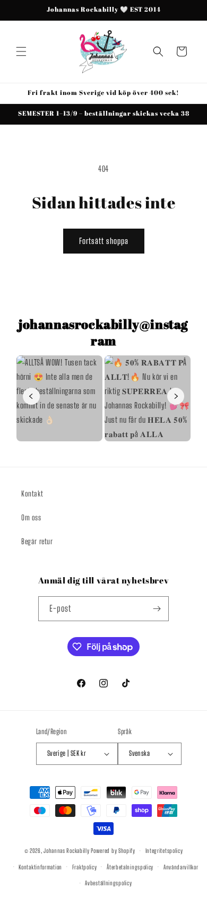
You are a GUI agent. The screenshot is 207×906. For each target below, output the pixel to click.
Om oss (31, 517)
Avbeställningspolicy (108, 882)
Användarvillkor (181, 867)
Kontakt (32, 493)
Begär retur (37, 541)
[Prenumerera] (156, 608)
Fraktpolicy (84, 867)
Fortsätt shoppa (103, 241)
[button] (21, 51)
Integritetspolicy (164, 850)
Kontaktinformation (40, 867)
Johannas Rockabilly (66, 850)
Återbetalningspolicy (130, 867)
